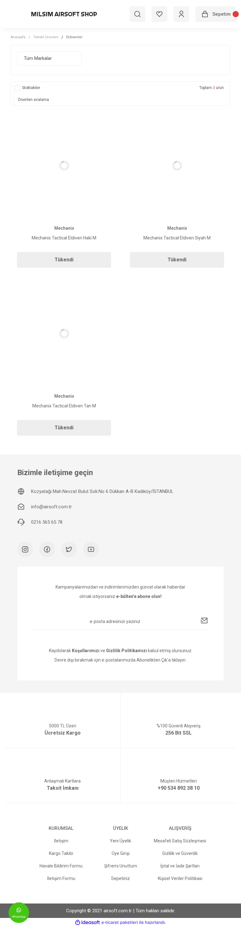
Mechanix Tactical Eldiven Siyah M (177, 237)
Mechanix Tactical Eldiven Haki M (64, 237)
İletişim (61, 840)
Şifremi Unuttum (120, 865)
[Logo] (64, 14)
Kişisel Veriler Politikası (180, 878)
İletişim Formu (61, 878)
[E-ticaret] (119, 922)
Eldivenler (74, 37)
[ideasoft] (87, 922)
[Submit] (204, 620)
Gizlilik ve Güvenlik (180, 853)
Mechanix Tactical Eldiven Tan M (64, 405)
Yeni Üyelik (120, 840)
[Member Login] (181, 14)
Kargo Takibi (61, 853)
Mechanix (64, 228)
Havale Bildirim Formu (61, 865)
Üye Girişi (121, 853)
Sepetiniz (120, 878)
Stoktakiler (31, 88)
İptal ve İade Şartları (180, 865)
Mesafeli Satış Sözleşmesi (180, 840)
